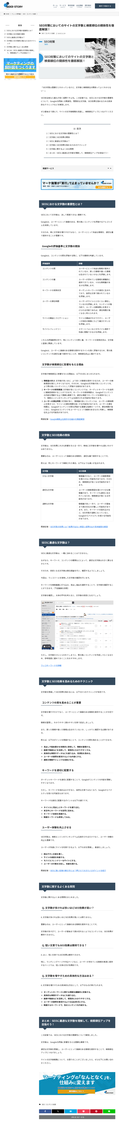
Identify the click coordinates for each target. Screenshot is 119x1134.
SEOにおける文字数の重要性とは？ (64, 133)
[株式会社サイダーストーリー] (13, 6)
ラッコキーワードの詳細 (51, 665)
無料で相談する (105, 6)
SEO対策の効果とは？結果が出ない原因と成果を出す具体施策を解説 (79, 526)
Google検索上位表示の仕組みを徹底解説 (67, 419)
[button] (45, 1111)
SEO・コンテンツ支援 (48, 33)
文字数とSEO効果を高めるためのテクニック (67, 145)
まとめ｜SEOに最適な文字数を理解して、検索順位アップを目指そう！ (79, 152)
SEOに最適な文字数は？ (59, 141)
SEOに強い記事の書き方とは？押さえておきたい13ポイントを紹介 (78, 870)
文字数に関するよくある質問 (61, 148)
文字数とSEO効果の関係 (59, 137)
